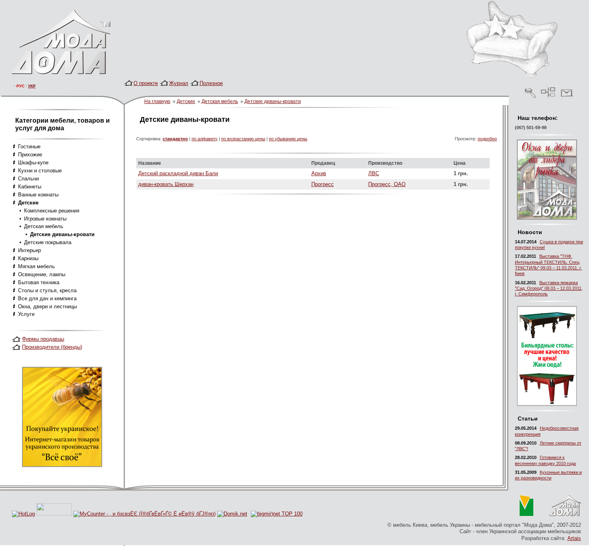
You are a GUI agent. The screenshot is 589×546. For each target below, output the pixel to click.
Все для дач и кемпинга (47, 298)
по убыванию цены (288, 138)
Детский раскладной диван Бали (178, 173)
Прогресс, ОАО (386, 184)
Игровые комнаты (45, 219)
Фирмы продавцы (43, 339)
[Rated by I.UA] (54, 514)
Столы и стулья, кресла (47, 290)
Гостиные (29, 147)
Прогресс (322, 184)
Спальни (28, 179)
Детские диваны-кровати (272, 101)
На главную (157, 101)
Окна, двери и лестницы (47, 306)
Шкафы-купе (33, 163)
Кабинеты (29, 187)
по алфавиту (205, 138)
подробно (487, 138)
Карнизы (28, 258)
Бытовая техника (38, 282)
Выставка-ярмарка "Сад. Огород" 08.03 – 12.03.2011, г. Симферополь (549, 288)
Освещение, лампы (41, 274)
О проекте (145, 83)
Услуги (26, 314)
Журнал (178, 83)
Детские (186, 101)
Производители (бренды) (52, 347)
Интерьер (29, 250)
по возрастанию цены (243, 138)
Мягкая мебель (36, 266)
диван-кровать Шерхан (166, 184)
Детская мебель (220, 101)
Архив (318, 173)
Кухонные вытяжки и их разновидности (548, 475)
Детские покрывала (47, 242)
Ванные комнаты (38, 195)
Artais (574, 538)
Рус (20, 86)
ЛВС (373, 173)
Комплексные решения (51, 211)
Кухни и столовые (40, 171)
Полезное (211, 83)
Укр (32, 86)
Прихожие (30, 155)
